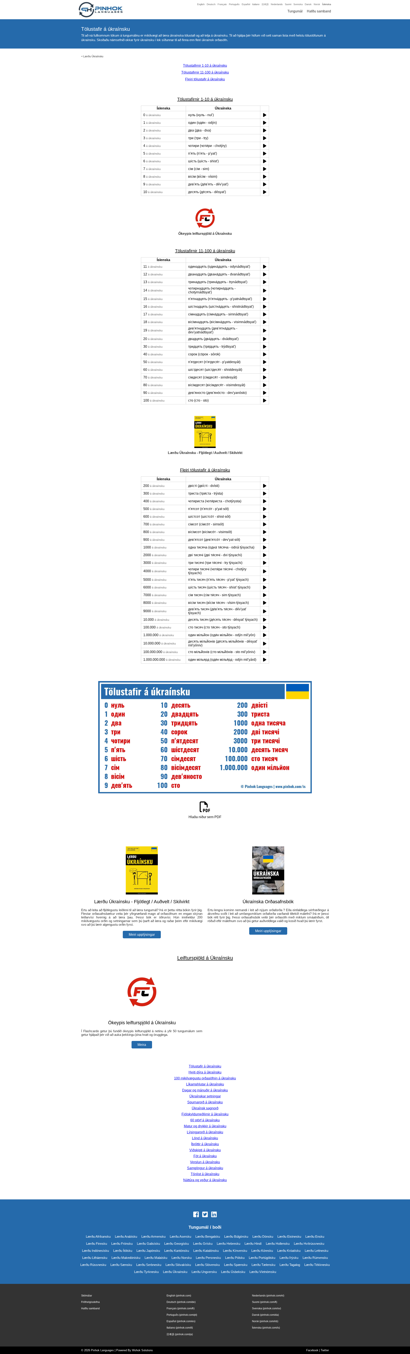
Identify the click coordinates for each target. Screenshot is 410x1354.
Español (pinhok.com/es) (181, 1321)
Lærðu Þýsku (289, 1257)
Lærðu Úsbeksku (233, 1272)
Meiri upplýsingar (142, 934)
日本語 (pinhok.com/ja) (180, 1334)
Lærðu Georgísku (176, 1243)
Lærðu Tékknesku (317, 1265)
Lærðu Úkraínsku (93, 56)
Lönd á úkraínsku (205, 1138)
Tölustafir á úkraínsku (205, 1066)
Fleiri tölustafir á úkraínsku (205, 79)
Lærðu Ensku (314, 1236)
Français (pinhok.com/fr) (181, 1308)
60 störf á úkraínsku (205, 1120)
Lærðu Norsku (181, 1257)
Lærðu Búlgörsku (236, 1236)
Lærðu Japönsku (148, 1250)
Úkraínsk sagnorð (205, 1108)
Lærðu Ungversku (204, 1272)
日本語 (265, 4)
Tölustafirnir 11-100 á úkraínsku (205, 72)
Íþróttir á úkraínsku (205, 1144)
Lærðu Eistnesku (289, 1236)
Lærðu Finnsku (96, 1243)
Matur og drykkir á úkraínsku (205, 1126)
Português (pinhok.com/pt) (182, 1314)
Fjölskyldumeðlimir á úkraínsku (205, 1114)
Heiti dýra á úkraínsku (205, 1072)
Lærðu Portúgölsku (262, 1257)
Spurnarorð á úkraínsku (205, 1102)
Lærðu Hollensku (278, 1243)
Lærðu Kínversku (235, 1250)
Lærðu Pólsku (235, 1257)
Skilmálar (86, 1295)
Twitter (325, 1350)
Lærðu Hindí (253, 1243)
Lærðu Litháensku (94, 1257)
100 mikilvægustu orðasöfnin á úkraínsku (205, 1078)
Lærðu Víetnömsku (262, 1272)
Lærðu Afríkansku (98, 1236)
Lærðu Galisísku (148, 1243)
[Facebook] (196, 1214)
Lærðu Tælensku (263, 1265)
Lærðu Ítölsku (122, 1250)
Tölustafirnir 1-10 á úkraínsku (205, 65)
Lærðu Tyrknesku (146, 1272)
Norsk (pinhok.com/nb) (265, 1321)
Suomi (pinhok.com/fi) (264, 1302)
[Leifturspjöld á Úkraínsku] (142, 1014)
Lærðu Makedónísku (125, 1257)
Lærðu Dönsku (262, 1236)
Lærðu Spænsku (235, 1265)
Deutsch (211, 4)
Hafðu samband (319, 11)
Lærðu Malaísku (156, 1257)
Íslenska (326, 4)
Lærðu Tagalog (290, 1265)
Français (222, 4)
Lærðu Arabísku (126, 1236)
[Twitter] (205, 1214)
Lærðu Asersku (180, 1236)
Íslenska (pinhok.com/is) (266, 1327)
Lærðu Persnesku (208, 1257)
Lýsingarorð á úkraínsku (205, 1132)
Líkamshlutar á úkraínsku (205, 1084)
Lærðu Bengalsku (207, 1236)
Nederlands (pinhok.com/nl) (268, 1295)
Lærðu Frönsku (122, 1243)
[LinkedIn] (213, 1214)
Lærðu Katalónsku (206, 1250)
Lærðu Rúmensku (315, 1257)
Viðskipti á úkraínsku (205, 1150)
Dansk (308, 4)
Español (246, 4)
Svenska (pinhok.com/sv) (266, 1308)
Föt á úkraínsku (205, 1156)
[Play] (264, 115)
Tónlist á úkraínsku (205, 1174)
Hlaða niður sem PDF (205, 817)
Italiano (255, 4)
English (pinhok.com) (179, 1295)
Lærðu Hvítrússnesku (309, 1243)
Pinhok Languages (102, 1350)
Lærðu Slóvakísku (178, 1265)
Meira (142, 1045)
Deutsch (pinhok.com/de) (181, 1302)
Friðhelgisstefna (90, 1302)
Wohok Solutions (142, 1350)
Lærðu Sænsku (121, 1265)
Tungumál (295, 11)
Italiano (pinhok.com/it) (180, 1327)
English (201, 4)
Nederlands (277, 4)
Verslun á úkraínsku (205, 1162)
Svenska (298, 4)
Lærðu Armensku (153, 1236)
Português (234, 4)
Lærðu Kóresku (262, 1250)
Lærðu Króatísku (288, 1250)
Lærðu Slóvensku (207, 1265)
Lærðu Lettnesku (316, 1250)
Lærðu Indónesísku (95, 1250)
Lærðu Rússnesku (93, 1265)
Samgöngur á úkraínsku (205, 1168)
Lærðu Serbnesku (148, 1265)
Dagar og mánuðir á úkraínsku (205, 1090)
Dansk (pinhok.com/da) (265, 1314)
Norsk (317, 4)
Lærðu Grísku (202, 1243)
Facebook (312, 1350)
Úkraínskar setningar (205, 1096)
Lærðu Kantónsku (176, 1250)
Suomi (288, 4)
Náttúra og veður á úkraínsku (205, 1180)
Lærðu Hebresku (228, 1243)
